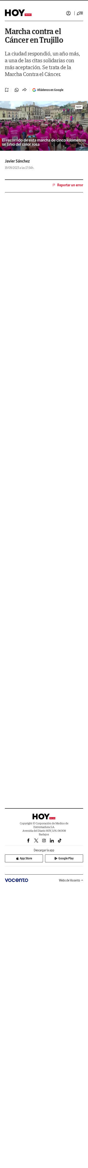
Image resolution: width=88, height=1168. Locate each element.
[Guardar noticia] (7, 90)
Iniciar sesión (68, 13)
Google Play (66, 858)
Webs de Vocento (69, 880)
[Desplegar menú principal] (80, 13)
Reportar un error (70, 185)
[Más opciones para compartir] (24, 90)
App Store (26, 858)
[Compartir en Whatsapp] (17, 90)
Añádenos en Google (50, 90)
